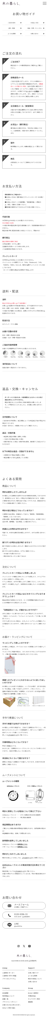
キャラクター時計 (34, 999)
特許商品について (8, 996)
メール (28, 91)
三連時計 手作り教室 (9, 976)
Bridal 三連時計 (33, 993)
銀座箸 (30, 1002)
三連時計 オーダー (8, 973)
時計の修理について (35, 979)
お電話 (36, 91)
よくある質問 (32, 976)
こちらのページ (13, 735)
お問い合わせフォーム (27, 624)
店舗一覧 (5, 999)
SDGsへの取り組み (8, 1008)
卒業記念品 (32, 996)
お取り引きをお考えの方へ (11, 1005)
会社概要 (5, 993)
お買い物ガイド (33, 973)
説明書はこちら (22, 844)
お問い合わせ (32, 981)
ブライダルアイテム (9, 979)
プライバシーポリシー (9, 1002)
